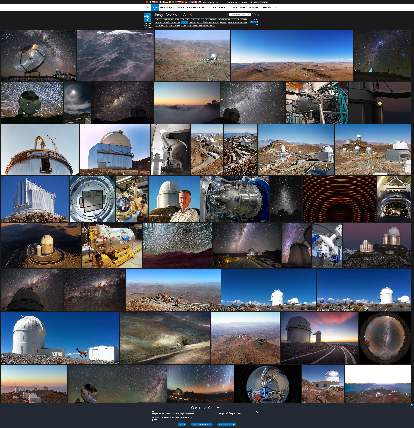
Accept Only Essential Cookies (202, 424)
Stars (184, 25)
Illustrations (175, 22)
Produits (243, 7)
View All (159, 19)
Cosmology (195, 19)
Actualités (171, 7)
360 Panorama (168, 19)
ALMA (177, 19)
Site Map (244, 2)
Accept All (182, 424)
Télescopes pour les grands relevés (201, 25)
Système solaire (161, 25)
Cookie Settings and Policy (226, 424)
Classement (254, 22)
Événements (223, 7)
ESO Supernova (210, 19)
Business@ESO (254, 7)
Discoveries (212, 7)
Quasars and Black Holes (237, 22)
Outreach (233, 7)
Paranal (200, 22)
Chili (187, 19)
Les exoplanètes (224, 19)
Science (256, 2)
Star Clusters (174, 25)
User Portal (264, 2)
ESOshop (181, 7)
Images (155, 7)
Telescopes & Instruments (196, 7)
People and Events (211, 22)
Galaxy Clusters (162, 22)
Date (256, 25)
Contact (237, 2)
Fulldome (235, 19)
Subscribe (231, 2)
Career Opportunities (269, 7)
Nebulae (192, 22)
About (148, 7)
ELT (202, 19)
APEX (182, 19)
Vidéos (162, 7)
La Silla (184, 22)
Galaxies (244, 19)
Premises (223, 22)
